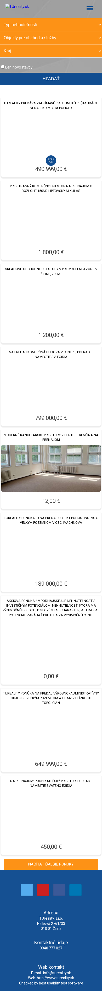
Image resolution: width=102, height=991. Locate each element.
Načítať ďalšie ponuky (51, 864)
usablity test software (65, 983)
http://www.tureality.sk (55, 978)
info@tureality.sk (57, 973)
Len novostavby (18, 67)
